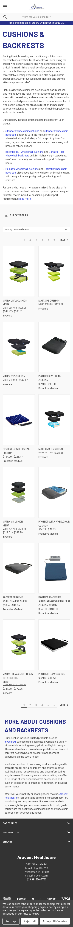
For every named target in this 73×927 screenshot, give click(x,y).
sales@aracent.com (36, 875)
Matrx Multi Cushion (50, 449)
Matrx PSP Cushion (14, 376)
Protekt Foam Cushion (51, 674)
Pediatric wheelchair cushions (22, 168)
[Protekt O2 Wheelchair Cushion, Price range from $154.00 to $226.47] (18, 419)
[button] (36, 216)
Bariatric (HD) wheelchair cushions (24, 151)
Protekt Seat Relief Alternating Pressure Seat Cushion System (54, 601)
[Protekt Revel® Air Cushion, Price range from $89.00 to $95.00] (54, 347)
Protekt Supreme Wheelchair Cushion (15, 599)
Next (63, 239)
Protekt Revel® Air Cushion (49, 378)
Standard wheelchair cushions (22, 131)
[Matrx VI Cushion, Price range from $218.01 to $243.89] (18, 492)
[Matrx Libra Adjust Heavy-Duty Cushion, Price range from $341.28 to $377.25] (18, 644)
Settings (10, 921)
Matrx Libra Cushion (15, 300)
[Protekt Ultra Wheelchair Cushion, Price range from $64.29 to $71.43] (54, 492)
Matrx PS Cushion (49, 300)
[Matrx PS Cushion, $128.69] (54, 271)
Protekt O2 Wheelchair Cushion (16, 451)
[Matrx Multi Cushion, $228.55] (54, 419)
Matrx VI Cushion (13, 521)
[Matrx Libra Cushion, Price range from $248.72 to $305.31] (18, 271)
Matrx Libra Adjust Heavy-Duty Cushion (18, 676)
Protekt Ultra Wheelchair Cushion (54, 523)
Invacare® (10, 741)
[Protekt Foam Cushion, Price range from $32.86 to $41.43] (54, 644)
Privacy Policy (30, 913)
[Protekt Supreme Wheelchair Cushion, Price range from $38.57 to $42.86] (18, 568)
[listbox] (41, 229)
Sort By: (9, 229)
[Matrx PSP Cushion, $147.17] (18, 347)
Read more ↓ (25, 198)
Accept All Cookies (55, 921)
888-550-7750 (38, 879)
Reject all (30, 921)
